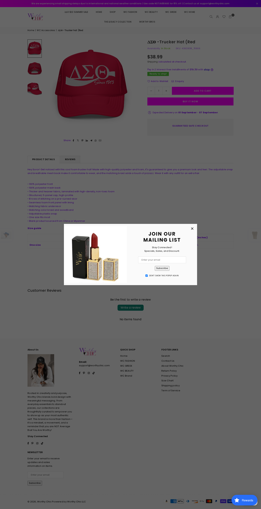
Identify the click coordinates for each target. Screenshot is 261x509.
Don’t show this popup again (164, 275)
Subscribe (162, 268)
